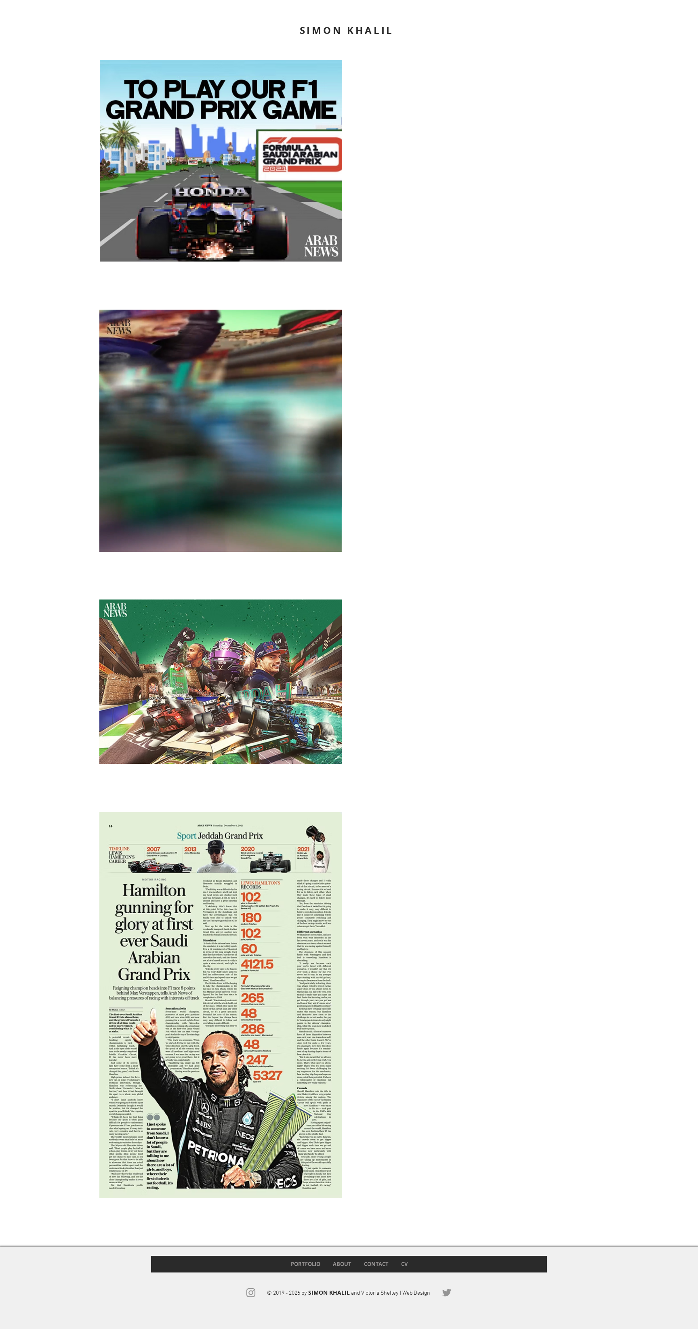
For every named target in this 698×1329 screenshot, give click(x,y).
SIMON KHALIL (347, 30)
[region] (221, 161)
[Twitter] (447, 1293)
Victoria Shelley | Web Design (395, 1293)
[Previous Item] (110, 1005)
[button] (331, 543)
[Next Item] (330, 1005)
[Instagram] (251, 1293)
